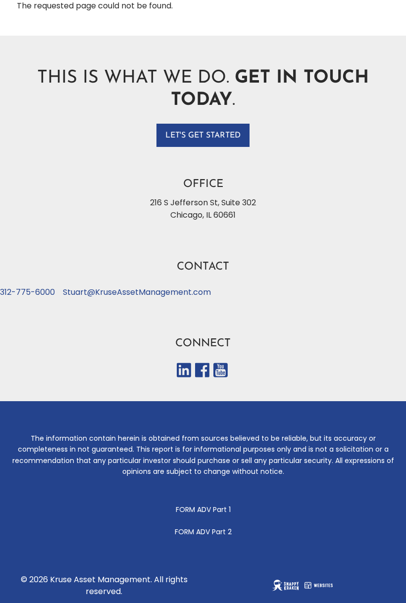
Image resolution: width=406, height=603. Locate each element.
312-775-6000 (27, 292)
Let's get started (203, 135)
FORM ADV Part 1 (203, 509)
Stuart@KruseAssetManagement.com (137, 292)
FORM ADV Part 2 (203, 532)
